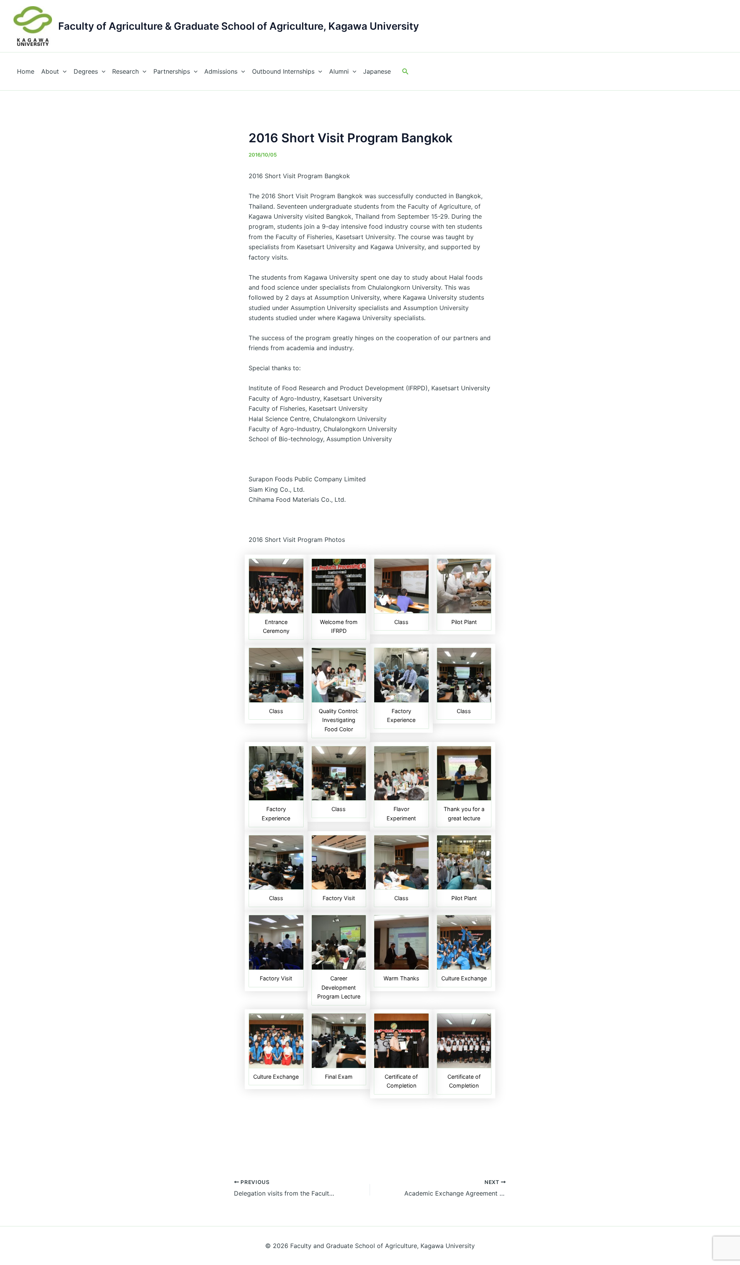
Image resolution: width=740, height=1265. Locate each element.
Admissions (220, 71)
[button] (405, 71)
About (50, 71)
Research (125, 71)
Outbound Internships (283, 71)
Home (25, 71)
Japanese (377, 71)
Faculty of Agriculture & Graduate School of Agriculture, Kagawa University (238, 26)
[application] (63, 71)
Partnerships (171, 71)
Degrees (86, 71)
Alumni (339, 71)
